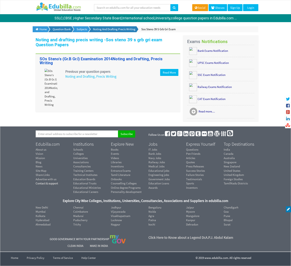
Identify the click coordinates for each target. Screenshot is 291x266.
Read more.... (207, 111)
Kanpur (190, 220)
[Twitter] (174, 135)
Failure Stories (195, 175)
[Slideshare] (223, 135)
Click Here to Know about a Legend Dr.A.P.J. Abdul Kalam (190, 237)
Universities (80, 158)
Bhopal (228, 220)
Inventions (117, 166)
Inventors (192, 188)
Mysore (190, 211)
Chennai (78, 207)
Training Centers (83, 171)
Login (250, 7)
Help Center (88, 258)
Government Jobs (159, 179)
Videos (115, 158)
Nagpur (115, 224)
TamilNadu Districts (236, 183)
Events (115, 154)
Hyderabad (42, 220)
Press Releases (195, 166)
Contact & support (47, 183)
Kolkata (40, 216)
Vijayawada (118, 211)
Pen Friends (193, 154)
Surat (227, 224)
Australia (229, 158)
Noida (152, 211)
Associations (81, 162)
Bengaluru (154, 207)
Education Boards (84, 179)
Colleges (78, 154)
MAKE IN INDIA (99, 246)
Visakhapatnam (120, 216)
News (39, 166)
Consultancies (82, 166)
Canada (228, 154)
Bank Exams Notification (213, 51)
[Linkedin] (186, 135)
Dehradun (192, 224)
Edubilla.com (48, 144)
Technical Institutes (85, 175)
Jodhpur (116, 207)
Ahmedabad (43, 224)
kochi (151, 224)
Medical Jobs (156, 166)
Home (14, 258)
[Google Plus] (180, 135)
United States (232, 171)
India (227, 149)
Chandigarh (231, 207)
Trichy (77, 224)
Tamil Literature (120, 175)
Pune (227, 216)
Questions (192, 149)
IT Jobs (152, 149)
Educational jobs (158, 171)
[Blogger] (230, 135)
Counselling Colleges (124, 183)
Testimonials (194, 179)
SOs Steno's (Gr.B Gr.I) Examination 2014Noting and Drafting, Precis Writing (101, 61)
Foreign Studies (233, 179)
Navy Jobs (154, 158)
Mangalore (192, 216)
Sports (190, 183)
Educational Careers (85, 192)
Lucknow (116, 220)
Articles (190, 158)
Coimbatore (80, 211)
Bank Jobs (154, 154)
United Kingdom (234, 175)
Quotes (190, 162)
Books (114, 149)
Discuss (219, 7)
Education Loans (158, 183)
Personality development (126, 192)
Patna (152, 220)
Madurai (78, 216)
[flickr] (204, 135)
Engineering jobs (158, 175)
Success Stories (195, 171)
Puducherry (80, 220)
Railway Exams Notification (215, 87)
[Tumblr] (198, 135)
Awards (153, 188)
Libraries (116, 162)
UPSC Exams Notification (213, 63)
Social (201, 7)
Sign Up (235, 7)
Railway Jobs (156, 162)
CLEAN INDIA (76, 246)
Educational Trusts (84, 183)
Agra (151, 216)
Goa (226, 211)
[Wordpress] (217, 135)
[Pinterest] (192, 135)
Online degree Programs (126, 188)
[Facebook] (167, 135)
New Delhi (42, 207)
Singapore (230, 162)
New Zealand (232, 166)
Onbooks (116, 179)
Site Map (41, 171)
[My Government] (118, 239)
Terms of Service (63, 258)
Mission (40, 158)
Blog (38, 162)
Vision (39, 154)
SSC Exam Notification (211, 75)
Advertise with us (46, 179)
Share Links (43, 175)
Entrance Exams (121, 171)
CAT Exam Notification (211, 99)
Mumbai (41, 211)
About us (41, 149)
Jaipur (190, 207)
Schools (78, 149)
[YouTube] (210, 135)
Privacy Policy (35, 258)
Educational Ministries (87, 188)
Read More (169, 72)
